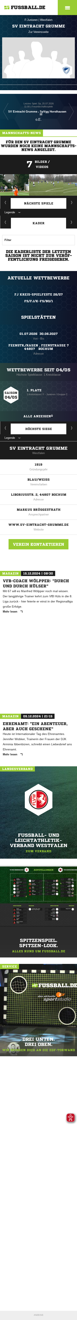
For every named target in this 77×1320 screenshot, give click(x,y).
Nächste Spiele (38, 203)
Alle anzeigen (37, 416)
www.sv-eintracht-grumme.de (38, 524)
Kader (38, 223)
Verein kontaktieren (38, 544)
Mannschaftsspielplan (5, 202)
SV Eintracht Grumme (39, 448)
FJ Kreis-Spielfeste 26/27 (38, 294)
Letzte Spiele (72, 202)
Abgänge (5, 222)
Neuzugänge (71, 222)
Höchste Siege (38, 428)
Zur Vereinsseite (38, 32)
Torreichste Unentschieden (72, 427)
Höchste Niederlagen (5, 427)
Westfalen (46, 19)
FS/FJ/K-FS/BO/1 (38, 301)
